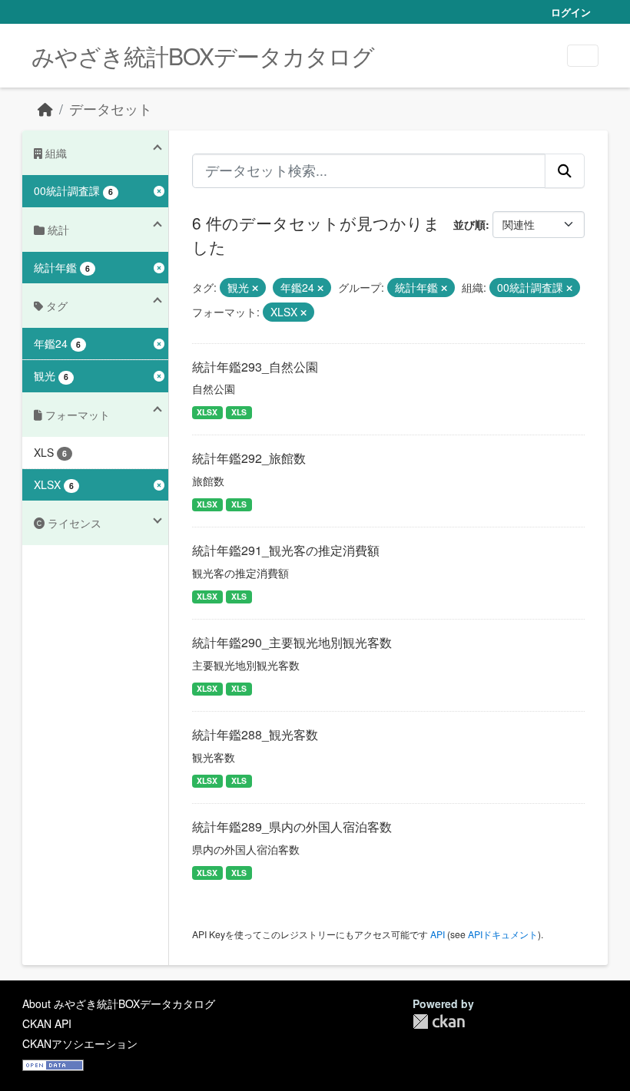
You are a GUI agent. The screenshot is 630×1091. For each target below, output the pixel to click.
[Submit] (565, 170)
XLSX (207, 412)
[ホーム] (45, 108)
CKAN (439, 1021)
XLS (239, 412)
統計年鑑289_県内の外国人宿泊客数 (292, 826)
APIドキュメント (503, 934)
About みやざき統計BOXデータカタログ (118, 1003)
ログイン (571, 12)
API (437, 934)
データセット (110, 108)
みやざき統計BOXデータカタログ (203, 55)
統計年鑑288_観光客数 (255, 734)
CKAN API (46, 1023)
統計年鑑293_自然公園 (255, 366)
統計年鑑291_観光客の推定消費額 (286, 550)
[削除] (255, 288)
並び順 (469, 224)
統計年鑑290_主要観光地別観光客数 (292, 642)
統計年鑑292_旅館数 (249, 458)
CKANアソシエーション (80, 1043)
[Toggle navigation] (582, 56)
